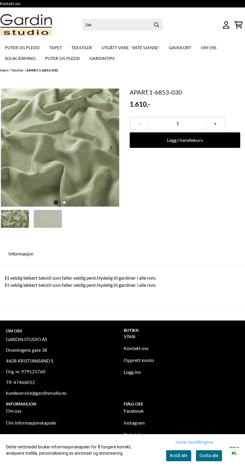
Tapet (55, 47)
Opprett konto (139, 360)
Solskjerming (20, 58)
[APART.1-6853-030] (60, 148)
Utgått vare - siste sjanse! (130, 47)
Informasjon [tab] (20, 253)
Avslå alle (179, 455)
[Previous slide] (9, 147)
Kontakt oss (10, 3)
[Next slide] (110, 147)
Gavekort (180, 47)
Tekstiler (81, 47)
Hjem (4, 70)
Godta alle (209, 455)
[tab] (56, 202)
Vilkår (130, 336)
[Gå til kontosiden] (226, 25)
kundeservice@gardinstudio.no (36, 393)
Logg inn (132, 372)
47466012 (24, 382)
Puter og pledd (22, 47)
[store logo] (26, 24)
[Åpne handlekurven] (238, 25)
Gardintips (102, 58)
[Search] (157, 25)
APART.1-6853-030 (42, 70)
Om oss (208, 47)
